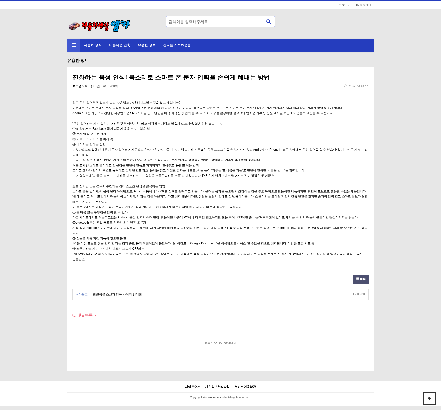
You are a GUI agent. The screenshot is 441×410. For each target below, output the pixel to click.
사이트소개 (192, 387)
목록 (362, 279)
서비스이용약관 (245, 387)
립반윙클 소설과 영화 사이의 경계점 (117, 294)
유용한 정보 (146, 45)
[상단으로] (429, 398)
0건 (97, 86)
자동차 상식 (93, 45)
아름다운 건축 (119, 45)
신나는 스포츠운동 (177, 45)
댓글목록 (84, 315)
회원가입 (365, 4)
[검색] (268, 21)
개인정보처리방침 (217, 387)
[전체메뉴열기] (73, 45)
